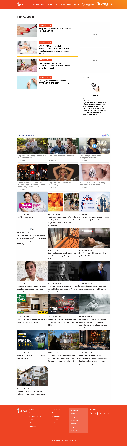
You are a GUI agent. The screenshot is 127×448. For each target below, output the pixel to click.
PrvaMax (74, 417)
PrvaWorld (74, 420)
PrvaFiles (74, 430)
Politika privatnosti (57, 423)
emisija (49, 4)
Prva (30, 413)
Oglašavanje (32, 426)
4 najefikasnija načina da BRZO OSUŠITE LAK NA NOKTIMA (55, 30)
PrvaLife (73, 427)
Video (69, 4)
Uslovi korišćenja (56, 413)
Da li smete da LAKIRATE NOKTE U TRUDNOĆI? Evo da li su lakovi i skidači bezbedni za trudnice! (54, 65)
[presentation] (83, 90)
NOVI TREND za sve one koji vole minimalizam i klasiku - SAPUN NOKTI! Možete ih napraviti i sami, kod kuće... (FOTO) (54, 49)
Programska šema (38, 4)
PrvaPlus (74, 414)
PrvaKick (74, 424)
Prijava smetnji (56, 416)
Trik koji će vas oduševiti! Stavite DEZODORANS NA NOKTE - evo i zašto (54, 82)
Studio (31, 419)
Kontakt (31, 409)
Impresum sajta (56, 409)
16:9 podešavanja (34, 423)
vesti (75, 4)
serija (62, 4)
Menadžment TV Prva (35, 416)
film (56, 4)
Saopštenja (55, 419)
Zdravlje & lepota (45, 25)
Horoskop (87, 78)
